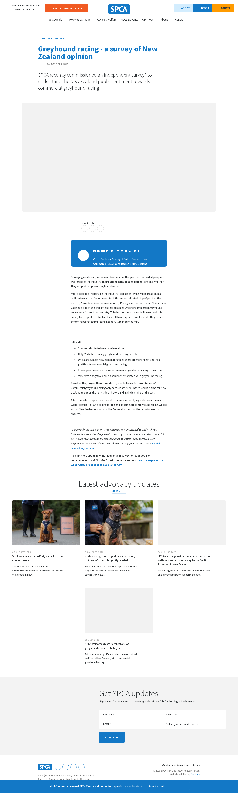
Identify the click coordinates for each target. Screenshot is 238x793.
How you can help (79, 19)
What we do (55, 19)
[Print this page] (74, 228)
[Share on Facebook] (84, 228)
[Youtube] (73, 767)
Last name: (172, 714)
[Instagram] (65, 767)
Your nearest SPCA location (26, 5)
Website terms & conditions (176, 765)
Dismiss (194, 786)
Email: (107, 724)
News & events (129, 19)
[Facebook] (58, 767)
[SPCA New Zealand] (119, 9)
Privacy (196, 765)
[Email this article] (92, 228)
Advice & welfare (107, 19)
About (164, 19)
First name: (110, 714)
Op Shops (147, 19)
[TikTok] (81, 767)
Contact (179, 19)
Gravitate (195, 774)
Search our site (189, 19)
